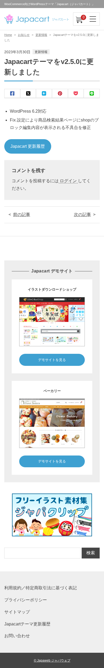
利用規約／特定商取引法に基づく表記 (40, 588)
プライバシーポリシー (25, 600)
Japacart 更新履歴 (27, 146)
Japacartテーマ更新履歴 (27, 624)
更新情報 (41, 34)
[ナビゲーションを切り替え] (93, 19)
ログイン (68, 181)
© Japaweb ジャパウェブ (52, 660)
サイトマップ (17, 612)
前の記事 (21, 214)
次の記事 (82, 214)
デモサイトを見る (52, 360)
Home (8, 34)
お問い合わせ (17, 635)
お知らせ (24, 34)
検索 (90, 553)
